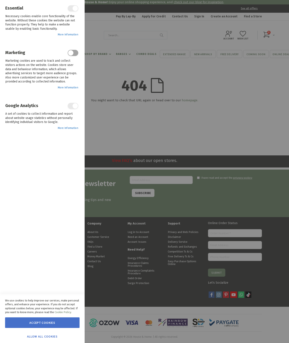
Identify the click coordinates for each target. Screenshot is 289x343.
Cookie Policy (63, 312)
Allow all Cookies (42, 336)
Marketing (73, 53)
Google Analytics (73, 106)
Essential (73, 8)
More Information (68, 34)
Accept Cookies (42, 323)
